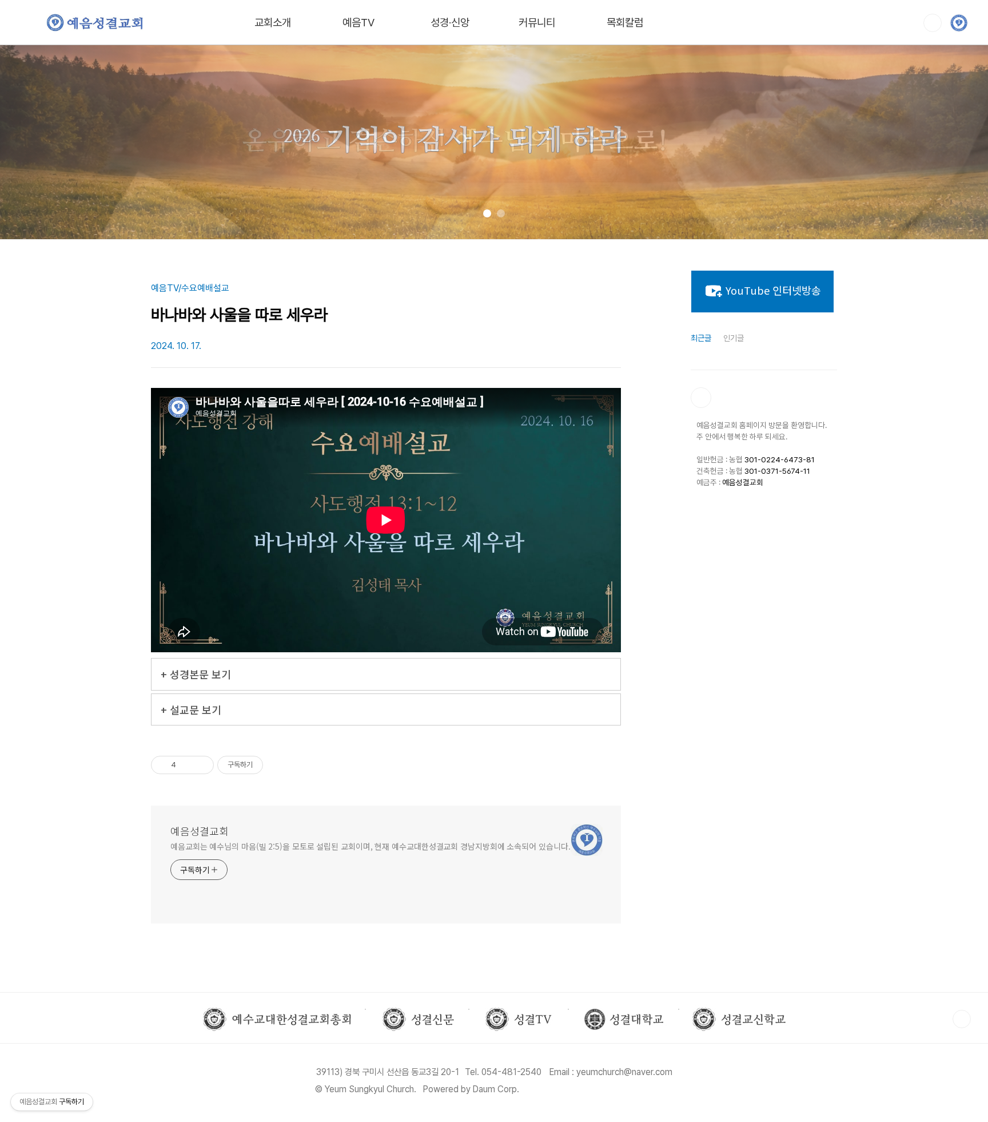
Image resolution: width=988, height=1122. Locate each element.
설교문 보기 (195, 709)
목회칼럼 (625, 22)
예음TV (358, 22)
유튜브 (701, 397)
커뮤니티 (537, 22)
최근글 (701, 338)
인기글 (733, 338)
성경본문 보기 (200, 674)
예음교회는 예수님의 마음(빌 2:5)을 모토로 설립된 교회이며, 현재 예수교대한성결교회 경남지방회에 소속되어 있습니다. (370, 846)
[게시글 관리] (201, 765)
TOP (962, 1019)
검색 (932, 22)
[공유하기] (187, 765)
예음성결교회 (199, 831)
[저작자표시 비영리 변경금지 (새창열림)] (278, 765)
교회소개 (272, 22)
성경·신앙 (450, 22)
